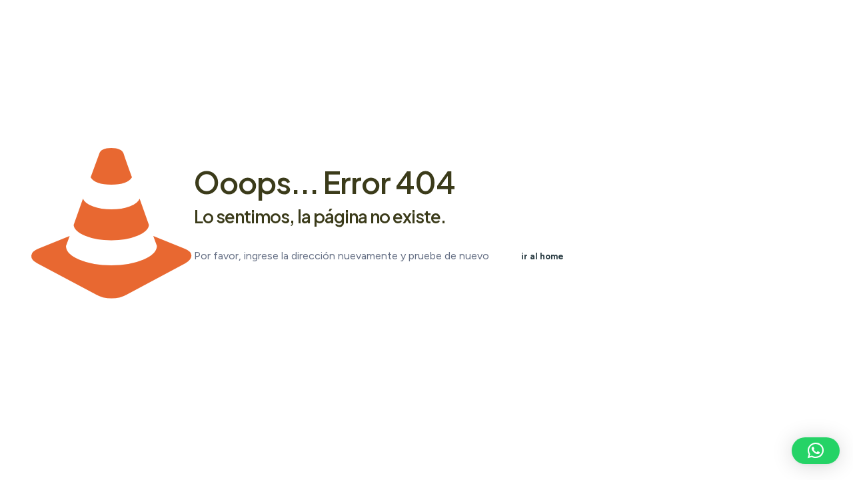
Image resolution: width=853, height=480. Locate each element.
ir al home (542, 256)
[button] (816, 450)
